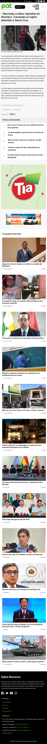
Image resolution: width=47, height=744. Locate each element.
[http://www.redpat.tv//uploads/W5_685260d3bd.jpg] (24, 250)
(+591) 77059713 (23, 727)
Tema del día (6, 702)
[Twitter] (44, 1)
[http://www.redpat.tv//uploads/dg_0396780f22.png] (24, 431)
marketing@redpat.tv (24, 730)
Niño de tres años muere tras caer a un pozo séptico (23, 410)
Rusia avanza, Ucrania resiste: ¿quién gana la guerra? (23, 662)
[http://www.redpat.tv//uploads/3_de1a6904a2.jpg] (24, 540)
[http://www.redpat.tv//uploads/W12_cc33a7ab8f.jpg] (24, 647)
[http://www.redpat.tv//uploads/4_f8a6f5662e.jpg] (24, 505)
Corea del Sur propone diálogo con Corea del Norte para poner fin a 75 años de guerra (22, 626)
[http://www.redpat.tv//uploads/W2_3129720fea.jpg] (24, 359)
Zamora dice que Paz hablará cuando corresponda (22, 554)
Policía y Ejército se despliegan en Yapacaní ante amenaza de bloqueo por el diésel (21, 446)
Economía (6, 522)
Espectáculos (6, 711)
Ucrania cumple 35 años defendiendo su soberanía (24, 148)
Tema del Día (7, 110)
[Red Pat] (6, 6)
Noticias (5, 705)
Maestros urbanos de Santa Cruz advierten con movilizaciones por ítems (21, 374)
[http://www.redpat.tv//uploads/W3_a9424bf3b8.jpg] (24, 324)
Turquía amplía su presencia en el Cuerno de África (25, 133)
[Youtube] (41, 1)
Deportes (5, 708)
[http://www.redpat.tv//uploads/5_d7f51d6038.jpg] (24, 468)
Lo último (4, 1)
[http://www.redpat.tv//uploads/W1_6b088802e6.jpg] (24, 396)
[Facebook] (39, 1)
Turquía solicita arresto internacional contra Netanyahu (25, 156)
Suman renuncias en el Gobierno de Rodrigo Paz (21, 589)
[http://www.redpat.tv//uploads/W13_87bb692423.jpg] (24, 610)
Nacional (18, 110)
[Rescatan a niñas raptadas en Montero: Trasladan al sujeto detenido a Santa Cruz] (23, 38)
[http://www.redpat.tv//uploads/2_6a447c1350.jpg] (24, 575)
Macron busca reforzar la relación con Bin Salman (24, 141)
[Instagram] (36, 1)
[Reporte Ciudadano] (36, 7)
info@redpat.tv (7, 733)
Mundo (5, 629)
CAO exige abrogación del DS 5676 (16, 519)
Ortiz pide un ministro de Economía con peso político (23, 338)
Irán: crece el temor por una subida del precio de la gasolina (25, 126)
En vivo (18, 7)
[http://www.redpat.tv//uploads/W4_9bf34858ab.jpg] (24, 287)
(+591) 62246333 (22, 724)
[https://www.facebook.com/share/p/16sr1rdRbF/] (23, 219)
